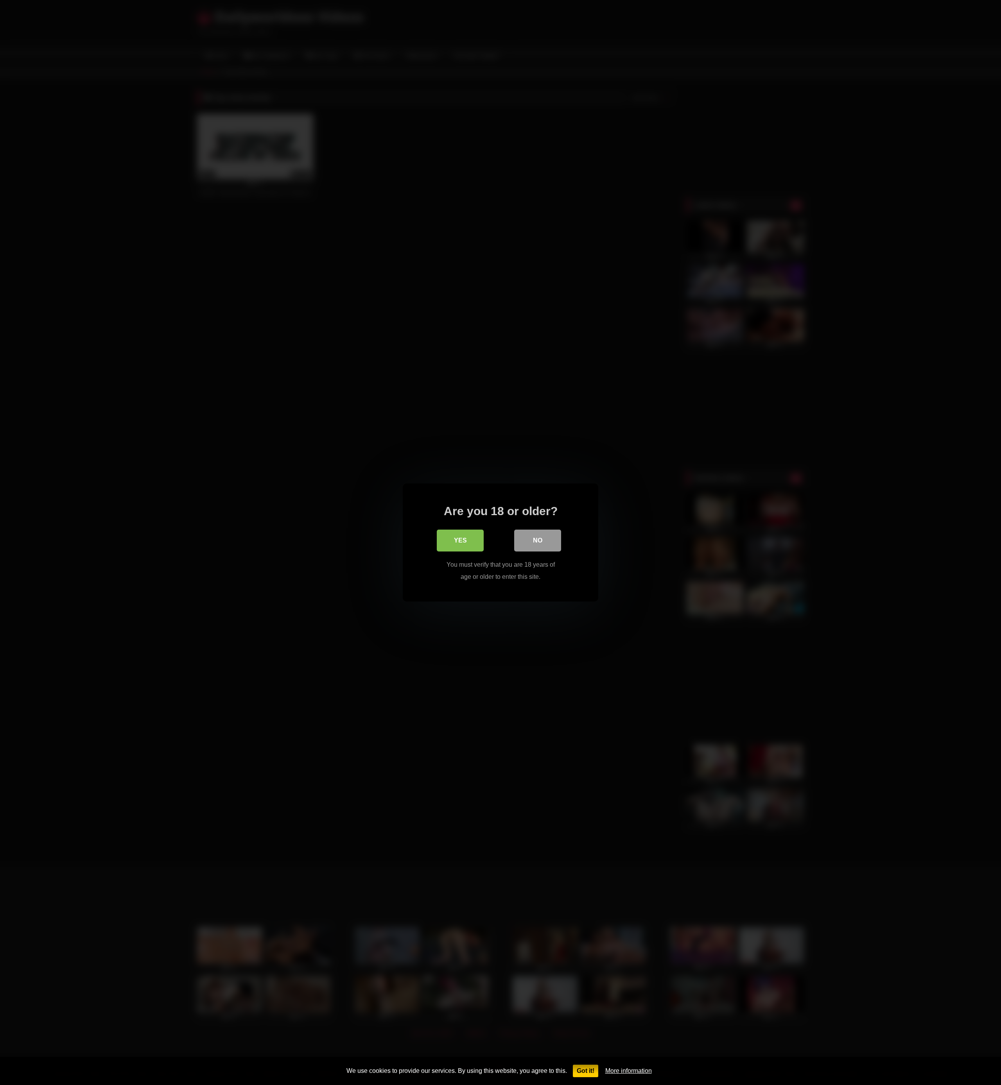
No (537, 540)
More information (628, 1070)
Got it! (585, 1070)
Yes (460, 540)
